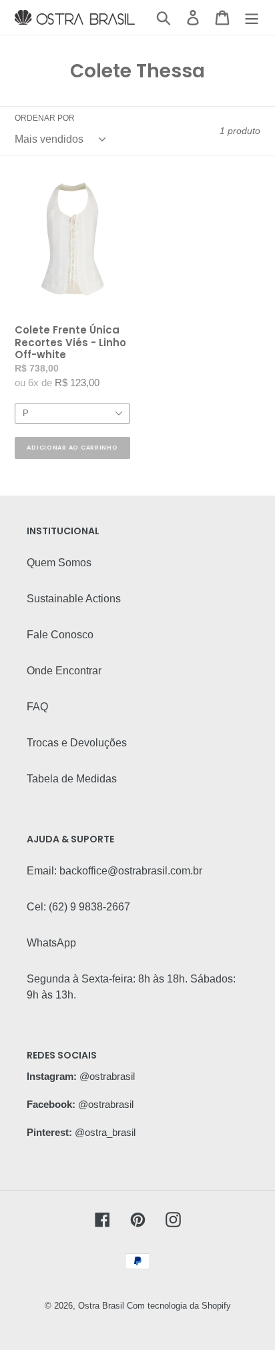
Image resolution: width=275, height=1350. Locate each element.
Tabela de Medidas (72, 778)
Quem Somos (59, 562)
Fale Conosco (60, 634)
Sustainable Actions (74, 598)
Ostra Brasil (101, 1306)
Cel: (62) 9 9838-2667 (78, 906)
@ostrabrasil (107, 1076)
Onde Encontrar (64, 670)
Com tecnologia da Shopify (179, 1306)
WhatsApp (51, 942)
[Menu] (251, 17)
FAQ (37, 706)
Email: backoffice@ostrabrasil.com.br (114, 870)
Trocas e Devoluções (77, 742)
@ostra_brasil (105, 1132)
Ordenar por (45, 118)
